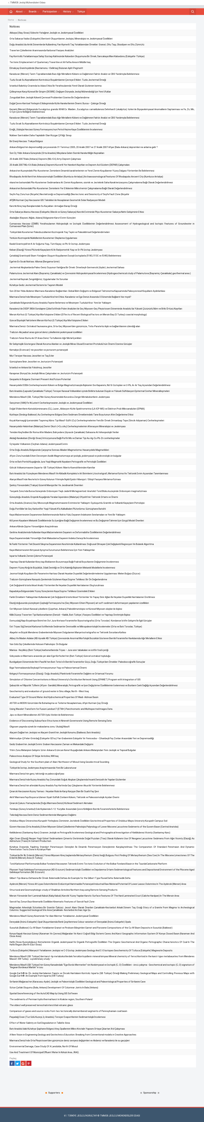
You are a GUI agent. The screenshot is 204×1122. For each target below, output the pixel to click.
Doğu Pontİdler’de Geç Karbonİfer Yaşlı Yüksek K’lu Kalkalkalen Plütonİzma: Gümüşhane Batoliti (58, 509)
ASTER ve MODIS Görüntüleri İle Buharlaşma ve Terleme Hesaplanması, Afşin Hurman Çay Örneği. (59, 703)
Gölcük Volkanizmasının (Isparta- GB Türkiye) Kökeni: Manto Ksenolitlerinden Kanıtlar (52, 467)
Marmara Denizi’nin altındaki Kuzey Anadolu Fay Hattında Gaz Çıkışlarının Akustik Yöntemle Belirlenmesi (62, 785)
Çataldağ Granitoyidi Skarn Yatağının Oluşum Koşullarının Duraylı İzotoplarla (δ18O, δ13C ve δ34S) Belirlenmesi (65, 255)
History (67, 11)
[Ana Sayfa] (11, 11)
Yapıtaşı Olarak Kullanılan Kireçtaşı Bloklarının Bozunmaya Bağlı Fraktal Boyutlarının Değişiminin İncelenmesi (64, 562)
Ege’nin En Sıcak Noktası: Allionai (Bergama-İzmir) (35, 261)
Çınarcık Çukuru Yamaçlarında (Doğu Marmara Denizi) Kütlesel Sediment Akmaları (51, 803)
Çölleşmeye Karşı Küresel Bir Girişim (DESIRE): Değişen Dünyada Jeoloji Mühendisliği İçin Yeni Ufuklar (60, 91)
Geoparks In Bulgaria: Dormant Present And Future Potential (40, 379)
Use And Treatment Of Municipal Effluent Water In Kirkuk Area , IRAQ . (45, 1052)
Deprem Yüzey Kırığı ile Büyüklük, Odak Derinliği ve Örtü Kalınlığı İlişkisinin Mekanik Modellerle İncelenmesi (62, 567)
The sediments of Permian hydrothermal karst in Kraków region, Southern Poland (51, 999)
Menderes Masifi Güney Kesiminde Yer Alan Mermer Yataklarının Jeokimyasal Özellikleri (54, 916)
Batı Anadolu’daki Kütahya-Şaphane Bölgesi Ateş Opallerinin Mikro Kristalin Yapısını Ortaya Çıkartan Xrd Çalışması (67, 1028)
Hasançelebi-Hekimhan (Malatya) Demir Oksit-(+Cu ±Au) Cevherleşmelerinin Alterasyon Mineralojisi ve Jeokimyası (68, 426)
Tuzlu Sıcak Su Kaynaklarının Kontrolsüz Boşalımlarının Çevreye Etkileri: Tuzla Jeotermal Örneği (58, 80)
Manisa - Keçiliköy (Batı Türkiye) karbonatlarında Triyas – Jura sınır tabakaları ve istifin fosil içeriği (59, 650)
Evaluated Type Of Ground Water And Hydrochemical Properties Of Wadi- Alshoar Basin (54, 697)
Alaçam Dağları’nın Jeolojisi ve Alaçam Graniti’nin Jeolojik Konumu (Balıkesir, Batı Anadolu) (55, 732)
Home (11, 20)
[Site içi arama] (192, 11)
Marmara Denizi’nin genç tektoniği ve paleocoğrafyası (37, 773)
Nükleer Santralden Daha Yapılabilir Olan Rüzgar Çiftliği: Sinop (41, 135)
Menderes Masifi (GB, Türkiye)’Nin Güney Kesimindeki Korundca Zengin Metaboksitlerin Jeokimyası (60, 397)
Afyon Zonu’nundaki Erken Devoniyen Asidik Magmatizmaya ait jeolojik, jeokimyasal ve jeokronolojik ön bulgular (65, 456)
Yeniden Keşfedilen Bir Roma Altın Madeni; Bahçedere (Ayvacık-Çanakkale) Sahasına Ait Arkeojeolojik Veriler (64, 432)
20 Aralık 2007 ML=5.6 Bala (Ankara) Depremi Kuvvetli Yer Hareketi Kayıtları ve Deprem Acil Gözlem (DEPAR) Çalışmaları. (70, 165)
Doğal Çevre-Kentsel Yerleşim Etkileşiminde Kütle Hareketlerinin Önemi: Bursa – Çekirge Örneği (58, 103)
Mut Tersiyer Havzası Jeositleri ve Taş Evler (32, 355)
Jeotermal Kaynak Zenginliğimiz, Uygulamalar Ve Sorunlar (39, 279)
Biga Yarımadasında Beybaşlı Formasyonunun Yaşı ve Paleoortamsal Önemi (48, 667)
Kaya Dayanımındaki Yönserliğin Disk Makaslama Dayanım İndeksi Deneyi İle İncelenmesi (54, 538)
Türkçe (81, 11)
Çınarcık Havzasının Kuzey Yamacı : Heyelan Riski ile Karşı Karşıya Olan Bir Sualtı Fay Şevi (54, 791)
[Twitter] (17, 1063)
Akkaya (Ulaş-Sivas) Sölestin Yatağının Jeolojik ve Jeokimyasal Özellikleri (47, 33)
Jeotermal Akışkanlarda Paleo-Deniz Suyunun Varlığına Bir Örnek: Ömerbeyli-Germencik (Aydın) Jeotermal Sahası (67, 267)
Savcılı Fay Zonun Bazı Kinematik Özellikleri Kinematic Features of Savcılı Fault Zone (52, 901)
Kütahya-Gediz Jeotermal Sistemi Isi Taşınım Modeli (36, 285)
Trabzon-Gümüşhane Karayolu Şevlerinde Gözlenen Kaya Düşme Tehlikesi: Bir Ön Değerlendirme (58, 579)
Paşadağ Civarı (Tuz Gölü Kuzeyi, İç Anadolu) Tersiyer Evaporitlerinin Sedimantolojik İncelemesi (58, 1017)
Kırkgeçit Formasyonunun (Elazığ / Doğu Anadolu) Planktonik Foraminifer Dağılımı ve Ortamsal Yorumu (61, 673)
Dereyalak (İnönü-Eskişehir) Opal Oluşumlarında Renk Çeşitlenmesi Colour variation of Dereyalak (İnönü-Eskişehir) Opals (70, 922)
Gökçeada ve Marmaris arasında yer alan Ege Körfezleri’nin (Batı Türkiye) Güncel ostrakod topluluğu (60, 656)
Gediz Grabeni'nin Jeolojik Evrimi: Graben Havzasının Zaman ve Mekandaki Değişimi (51, 744)
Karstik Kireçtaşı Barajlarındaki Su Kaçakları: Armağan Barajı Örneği (43, 206)
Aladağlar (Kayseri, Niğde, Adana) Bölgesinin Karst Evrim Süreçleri (43, 218)
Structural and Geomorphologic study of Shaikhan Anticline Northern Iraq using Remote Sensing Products (63, 890)
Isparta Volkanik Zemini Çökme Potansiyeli (31, 556)
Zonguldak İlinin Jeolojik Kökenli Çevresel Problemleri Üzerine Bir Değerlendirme (49, 97)
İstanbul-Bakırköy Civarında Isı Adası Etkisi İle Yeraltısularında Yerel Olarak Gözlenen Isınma (56, 85)
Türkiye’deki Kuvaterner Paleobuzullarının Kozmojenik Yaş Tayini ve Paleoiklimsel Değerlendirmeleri (60, 232)
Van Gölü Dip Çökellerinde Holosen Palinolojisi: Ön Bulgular (39, 644)
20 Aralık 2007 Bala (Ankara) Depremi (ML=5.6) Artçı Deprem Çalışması (45, 159)
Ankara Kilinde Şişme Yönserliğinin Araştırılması (34, 526)
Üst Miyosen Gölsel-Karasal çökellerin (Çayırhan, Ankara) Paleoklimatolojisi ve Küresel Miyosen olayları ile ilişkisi (66, 609)
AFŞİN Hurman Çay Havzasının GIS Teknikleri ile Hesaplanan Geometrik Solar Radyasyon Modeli (57, 200)
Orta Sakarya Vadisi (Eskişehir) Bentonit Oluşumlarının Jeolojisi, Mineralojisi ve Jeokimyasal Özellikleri (61, 38)
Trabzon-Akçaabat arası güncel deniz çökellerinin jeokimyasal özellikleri (46, 332)
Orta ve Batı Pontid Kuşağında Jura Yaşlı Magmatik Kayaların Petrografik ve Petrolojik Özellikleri (58, 461)
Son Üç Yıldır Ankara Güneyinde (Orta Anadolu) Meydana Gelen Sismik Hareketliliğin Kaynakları (57, 153)
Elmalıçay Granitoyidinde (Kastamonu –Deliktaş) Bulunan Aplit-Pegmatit (46, 68)
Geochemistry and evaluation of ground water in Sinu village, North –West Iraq (49, 691)
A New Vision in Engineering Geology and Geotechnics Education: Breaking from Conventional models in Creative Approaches (73, 1034)
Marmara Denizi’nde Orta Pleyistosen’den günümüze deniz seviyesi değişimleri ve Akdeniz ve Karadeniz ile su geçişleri (70, 1040)
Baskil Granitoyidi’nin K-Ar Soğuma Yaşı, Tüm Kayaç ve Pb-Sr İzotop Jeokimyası (50, 244)
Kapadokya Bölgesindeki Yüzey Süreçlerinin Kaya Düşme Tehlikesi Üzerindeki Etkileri (52, 591)
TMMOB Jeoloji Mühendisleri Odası (27, 2)
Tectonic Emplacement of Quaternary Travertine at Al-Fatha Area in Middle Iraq (50, 62)
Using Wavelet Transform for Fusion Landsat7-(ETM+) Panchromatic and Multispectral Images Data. (61, 709)
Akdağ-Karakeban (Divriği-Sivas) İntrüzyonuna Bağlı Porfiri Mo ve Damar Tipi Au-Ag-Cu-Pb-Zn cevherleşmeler (65, 438)
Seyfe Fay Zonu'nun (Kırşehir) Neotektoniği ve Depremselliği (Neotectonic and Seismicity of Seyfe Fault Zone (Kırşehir (69, 194)
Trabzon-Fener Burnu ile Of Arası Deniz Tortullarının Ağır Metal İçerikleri (45, 338)
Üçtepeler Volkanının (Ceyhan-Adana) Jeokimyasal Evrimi (39, 444)
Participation (50, 11)
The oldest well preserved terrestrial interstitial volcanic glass (41, 1005)
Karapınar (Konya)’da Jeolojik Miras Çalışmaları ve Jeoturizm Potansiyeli (46, 373)
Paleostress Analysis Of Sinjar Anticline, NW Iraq (34, 756)
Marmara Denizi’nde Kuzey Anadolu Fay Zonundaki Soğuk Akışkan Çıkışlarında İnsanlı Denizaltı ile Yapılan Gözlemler (68, 779)
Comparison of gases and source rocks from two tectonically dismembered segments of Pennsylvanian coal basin (68, 1011)
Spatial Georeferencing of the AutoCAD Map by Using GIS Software (44, 993)
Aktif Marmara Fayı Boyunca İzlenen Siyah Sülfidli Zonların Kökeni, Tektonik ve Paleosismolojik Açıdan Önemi (64, 797)
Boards (32, 11)
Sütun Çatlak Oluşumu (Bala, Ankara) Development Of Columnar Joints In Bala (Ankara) (54, 987)
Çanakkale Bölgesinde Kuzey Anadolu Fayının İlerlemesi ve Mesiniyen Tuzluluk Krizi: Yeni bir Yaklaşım (60, 303)
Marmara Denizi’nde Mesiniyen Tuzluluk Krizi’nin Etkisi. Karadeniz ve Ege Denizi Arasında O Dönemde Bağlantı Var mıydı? (70, 297)
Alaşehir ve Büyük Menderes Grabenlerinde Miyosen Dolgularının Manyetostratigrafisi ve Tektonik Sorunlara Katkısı (68, 632)
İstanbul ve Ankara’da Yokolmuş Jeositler (31, 367)
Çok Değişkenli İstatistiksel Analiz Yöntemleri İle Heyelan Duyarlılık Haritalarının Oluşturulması (57, 585)
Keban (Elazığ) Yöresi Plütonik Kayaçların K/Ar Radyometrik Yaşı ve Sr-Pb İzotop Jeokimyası (56, 250)
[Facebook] (12, 1063)
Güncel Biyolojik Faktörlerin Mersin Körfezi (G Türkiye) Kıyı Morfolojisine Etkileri (49, 320)
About (19, 11)
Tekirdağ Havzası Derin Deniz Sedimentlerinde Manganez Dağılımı (43, 815)
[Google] (23, 1063)
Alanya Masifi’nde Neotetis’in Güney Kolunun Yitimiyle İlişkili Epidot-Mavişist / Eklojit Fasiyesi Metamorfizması (65, 479)
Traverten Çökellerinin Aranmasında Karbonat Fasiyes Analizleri (42, 50)
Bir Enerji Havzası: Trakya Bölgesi (26, 141)
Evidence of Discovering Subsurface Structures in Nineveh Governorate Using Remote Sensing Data (61, 720)
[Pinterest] (28, 1063)
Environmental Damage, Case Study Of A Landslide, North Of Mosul (44, 1046)
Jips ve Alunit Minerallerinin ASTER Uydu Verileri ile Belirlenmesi (42, 715)
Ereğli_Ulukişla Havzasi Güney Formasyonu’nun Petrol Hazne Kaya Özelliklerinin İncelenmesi (56, 129)
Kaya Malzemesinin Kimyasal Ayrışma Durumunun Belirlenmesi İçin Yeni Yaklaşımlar (52, 550)
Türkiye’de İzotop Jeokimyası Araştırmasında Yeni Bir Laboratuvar (43, 768)
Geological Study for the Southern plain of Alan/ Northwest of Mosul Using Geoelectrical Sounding (59, 762)
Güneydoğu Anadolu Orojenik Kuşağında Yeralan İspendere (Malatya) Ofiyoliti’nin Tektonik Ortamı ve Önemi (64, 497)
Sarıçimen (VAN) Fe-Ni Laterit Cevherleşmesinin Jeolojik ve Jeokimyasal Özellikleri (51, 403)
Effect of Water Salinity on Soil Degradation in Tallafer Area (40, 1023)
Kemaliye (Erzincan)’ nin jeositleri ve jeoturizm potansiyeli (39, 350)
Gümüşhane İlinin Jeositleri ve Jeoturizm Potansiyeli (36, 361)
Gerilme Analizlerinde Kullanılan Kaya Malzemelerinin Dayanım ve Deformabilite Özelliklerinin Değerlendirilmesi (65, 532)
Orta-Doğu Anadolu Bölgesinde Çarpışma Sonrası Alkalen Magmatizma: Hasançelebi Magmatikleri (59, 450)
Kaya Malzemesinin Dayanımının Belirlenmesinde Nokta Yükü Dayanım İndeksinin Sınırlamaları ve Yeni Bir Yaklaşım (67, 514)
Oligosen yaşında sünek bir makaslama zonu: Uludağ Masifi (40, 726)
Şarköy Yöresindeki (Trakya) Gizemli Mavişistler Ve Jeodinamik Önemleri (46, 485)
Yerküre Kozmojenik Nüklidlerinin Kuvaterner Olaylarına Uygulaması (43, 238)
